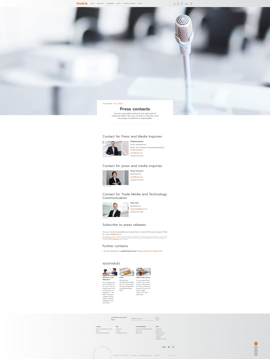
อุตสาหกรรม (100, 3)
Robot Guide (119, 329)
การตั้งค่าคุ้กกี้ (157, 355)
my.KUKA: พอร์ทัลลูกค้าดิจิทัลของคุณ (144, 329)
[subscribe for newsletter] (157, 318)
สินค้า (92, 3)
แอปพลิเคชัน (110, 3)
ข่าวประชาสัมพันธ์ (107, 104)
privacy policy (108, 238)
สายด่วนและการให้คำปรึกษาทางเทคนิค (104, 329)
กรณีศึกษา (118, 331)
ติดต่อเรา (98, 331)
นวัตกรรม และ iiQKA (129, 3)
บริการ (118, 3)
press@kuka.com (136, 153)
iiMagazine (158, 337)
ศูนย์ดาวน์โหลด (139, 333)
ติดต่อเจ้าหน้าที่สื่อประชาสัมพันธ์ (102, 333)
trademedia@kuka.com (138, 209)
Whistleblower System (161, 339)
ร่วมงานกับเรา (159, 329)
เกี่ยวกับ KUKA (159, 331)
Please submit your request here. (150, 251)
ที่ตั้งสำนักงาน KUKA (160, 333)
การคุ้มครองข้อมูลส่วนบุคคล (145, 355)
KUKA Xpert (139, 331)
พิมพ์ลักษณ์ (133, 355)
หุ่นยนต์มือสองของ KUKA (121, 333)
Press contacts (118, 104)
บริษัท (139, 3)
